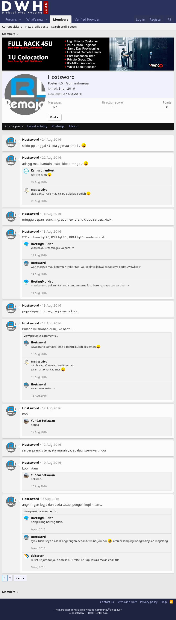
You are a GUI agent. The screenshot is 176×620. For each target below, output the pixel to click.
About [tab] (73, 126)
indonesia (81, 83)
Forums (11, 19)
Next (18, 578)
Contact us (107, 602)
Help (164, 602)
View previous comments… (41, 336)
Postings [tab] (58, 126)
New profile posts (36, 27)
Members (60, 19)
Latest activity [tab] (37, 126)
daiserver (37, 556)
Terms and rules (127, 602)
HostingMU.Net (42, 244)
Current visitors (12, 27)
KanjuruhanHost (43, 170)
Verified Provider (87, 19)
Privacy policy (149, 602)
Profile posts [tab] (14, 126)
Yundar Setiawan (43, 421)
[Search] (169, 19)
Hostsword (30, 139)
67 (55, 106)
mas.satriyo (39, 189)
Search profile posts (64, 27)
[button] (20, 19)
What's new (34, 19)
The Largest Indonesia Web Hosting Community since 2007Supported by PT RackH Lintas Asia (88, 611)
